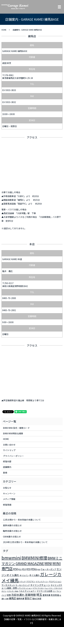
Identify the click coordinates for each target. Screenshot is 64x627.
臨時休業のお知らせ (12, 530)
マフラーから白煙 (44, 591)
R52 (20, 569)
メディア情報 (9, 498)
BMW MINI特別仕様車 (13, 433)
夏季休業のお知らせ (12, 525)
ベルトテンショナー (27, 591)
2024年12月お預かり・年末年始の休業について (25, 542)
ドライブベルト (38, 588)
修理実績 (7, 504)
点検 (6, 599)
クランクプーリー (42, 581)
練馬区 (12, 598)
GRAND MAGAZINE (30, 563)
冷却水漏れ (18, 595)
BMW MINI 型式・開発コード (16, 427)
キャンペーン (9, 493)
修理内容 (7, 461)
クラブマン (30, 581)
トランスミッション (24, 588)
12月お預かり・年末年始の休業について (22, 519)
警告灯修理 (36, 598)
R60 (38, 569)
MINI (48, 563)
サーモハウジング (22, 585)
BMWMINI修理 (34, 558)
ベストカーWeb (12, 591)
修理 (9, 595)
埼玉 (39, 594)
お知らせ (7, 487)
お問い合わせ (9, 444)
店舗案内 (7, 466)
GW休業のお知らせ (12, 536)
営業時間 (30, 595)
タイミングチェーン (40, 585)
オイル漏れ (34, 575)
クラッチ (22, 581)
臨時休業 (20, 598)
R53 (24, 569)
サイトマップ (9, 450)
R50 (15, 569)
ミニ (54, 591)
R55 (28, 569)
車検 (5, 472)
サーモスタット (8, 585)
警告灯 (28, 598)
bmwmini (11, 557)
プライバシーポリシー (13, 455)
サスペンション (55, 581)
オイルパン (24, 575)
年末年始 (55, 594)
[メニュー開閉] (59, 6)
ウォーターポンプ (48, 569)
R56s (34, 569)
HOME (3, 29)
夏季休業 (46, 595)
